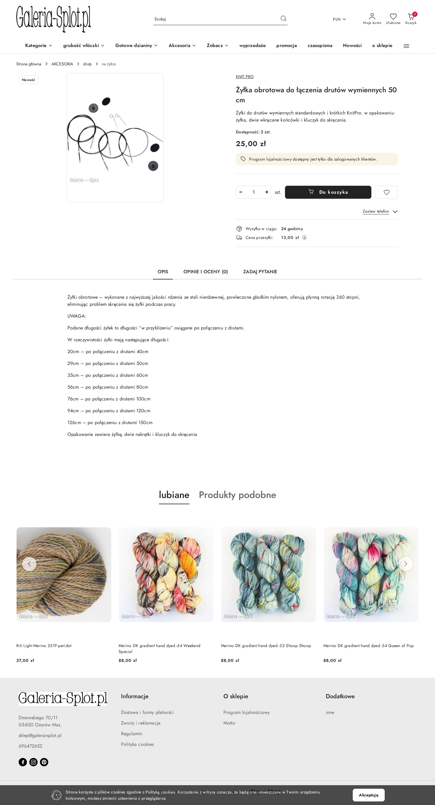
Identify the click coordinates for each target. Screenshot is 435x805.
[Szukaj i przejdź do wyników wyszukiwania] (283, 19)
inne (330, 712)
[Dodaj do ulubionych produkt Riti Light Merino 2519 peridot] (104, 518)
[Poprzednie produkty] (29, 564)
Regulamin (131, 733)
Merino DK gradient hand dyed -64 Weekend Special (159, 648)
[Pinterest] (44, 762)
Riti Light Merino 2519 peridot (43, 646)
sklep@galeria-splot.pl (40, 735)
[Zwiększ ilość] (266, 192)
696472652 (30, 746)
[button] (217, 46)
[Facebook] (23, 762)
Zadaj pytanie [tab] (260, 271)
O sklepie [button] (235, 696)
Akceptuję (368, 795)
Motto (229, 723)
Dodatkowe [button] (340, 696)
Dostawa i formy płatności (147, 712)
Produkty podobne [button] (237, 495)
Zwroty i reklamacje (140, 723)
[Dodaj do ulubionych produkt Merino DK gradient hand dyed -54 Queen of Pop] (411, 518)
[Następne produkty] (405, 564)
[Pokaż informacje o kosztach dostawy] (304, 237)
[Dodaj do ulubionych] (386, 192)
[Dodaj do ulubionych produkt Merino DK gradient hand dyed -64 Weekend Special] (207, 518)
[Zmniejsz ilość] (240, 192)
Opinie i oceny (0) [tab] (205, 271)
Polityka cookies (137, 744)
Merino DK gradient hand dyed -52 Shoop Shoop (266, 646)
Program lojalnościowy (246, 712)
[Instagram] (33, 762)
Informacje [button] (135, 696)
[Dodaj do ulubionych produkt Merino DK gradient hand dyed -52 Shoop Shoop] (309, 518)
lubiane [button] (174, 495)
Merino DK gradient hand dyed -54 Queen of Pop (368, 646)
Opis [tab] (163, 271)
